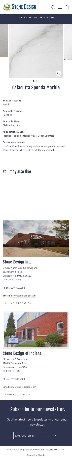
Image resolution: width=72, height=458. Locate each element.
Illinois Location (18, 303)
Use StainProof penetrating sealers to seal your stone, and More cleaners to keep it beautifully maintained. (34, 148)
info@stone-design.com (23, 295)
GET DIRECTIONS (12, 279)
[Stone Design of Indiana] (36, 330)
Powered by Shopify (36, 455)
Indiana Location (18, 394)
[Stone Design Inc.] (36, 238)
